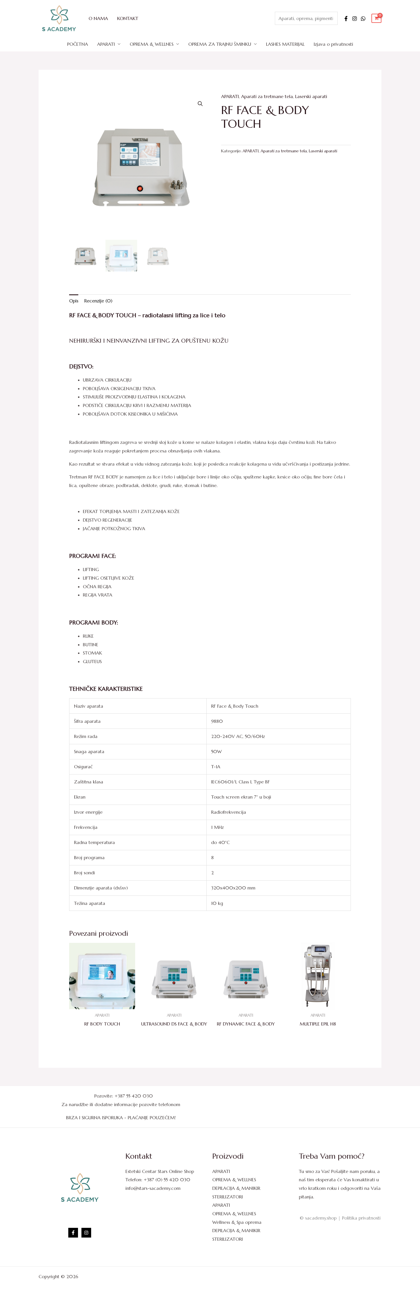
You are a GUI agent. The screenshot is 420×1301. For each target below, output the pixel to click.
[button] (200, 104)
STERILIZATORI (227, 1197)
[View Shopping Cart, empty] (376, 18)
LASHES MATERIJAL (285, 44)
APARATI (106, 44)
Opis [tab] (73, 301)
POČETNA (77, 44)
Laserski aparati (311, 96)
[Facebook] (346, 18)
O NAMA (98, 18)
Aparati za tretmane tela (267, 96)
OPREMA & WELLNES (151, 44)
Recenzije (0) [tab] (98, 301)
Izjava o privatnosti (333, 44)
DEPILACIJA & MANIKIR (236, 1188)
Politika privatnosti (361, 1218)
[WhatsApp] (363, 18)
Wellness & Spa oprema (236, 1222)
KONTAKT (127, 18)
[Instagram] (354, 18)
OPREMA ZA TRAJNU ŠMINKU (219, 44)
